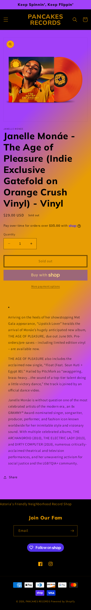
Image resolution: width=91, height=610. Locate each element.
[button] (6, 20)
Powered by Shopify (63, 601)
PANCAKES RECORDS (38, 601)
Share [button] (13, 477)
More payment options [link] (45, 286)
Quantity (9, 234)
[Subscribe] (72, 530)
